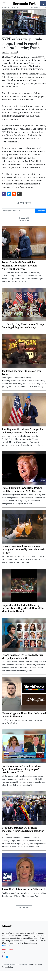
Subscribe (41, 211)
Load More (24, 908)
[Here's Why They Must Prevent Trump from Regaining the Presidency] (24, 304)
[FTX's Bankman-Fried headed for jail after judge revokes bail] (24, 635)
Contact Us (32, 964)
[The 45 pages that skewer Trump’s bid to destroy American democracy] (24, 409)
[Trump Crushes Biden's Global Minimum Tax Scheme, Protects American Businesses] (24, 243)
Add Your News (7, 949)
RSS (5, 952)
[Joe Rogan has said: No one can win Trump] (24, 351)
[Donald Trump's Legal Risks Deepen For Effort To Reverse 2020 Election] (24, 468)
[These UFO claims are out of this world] (24, 869)
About (40, 964)
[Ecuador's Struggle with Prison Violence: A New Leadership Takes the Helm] (24, 808)
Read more (6, 946)
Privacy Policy (7, 967)
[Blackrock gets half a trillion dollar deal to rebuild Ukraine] (24, 693)
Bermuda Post (24, 3)
